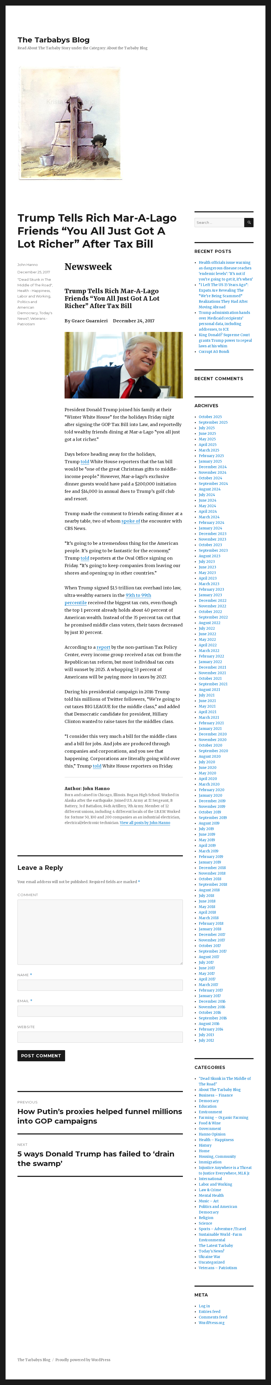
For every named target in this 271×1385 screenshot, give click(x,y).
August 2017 (209, 957)
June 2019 (207, 834)
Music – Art (209, 1201)
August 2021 (209, 689)
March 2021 (209, 717)
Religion (206, 1218)
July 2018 (206, 895)
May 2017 (207, 973)
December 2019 (212, 801)
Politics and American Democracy (27, 307)
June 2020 (207, 767)
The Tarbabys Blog (53, 39)
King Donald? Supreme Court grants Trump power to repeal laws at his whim (225, 340)
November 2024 (213, 472)
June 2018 (207, 901)
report (103, 647)
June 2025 (207, 433)
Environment (210, 1112)
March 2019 (208, 851)
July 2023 (207, 561)
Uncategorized (212, 1262)
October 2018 (210, 879)
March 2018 (209, 918)
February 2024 (211, 522)
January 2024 (210, 528)
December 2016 (212, 1001)
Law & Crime (210, 1190)
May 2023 (207, 573)
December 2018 (212, 868)
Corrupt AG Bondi (214, 351)
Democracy (209, 1101)
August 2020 (210, 756)
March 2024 (209, 517)
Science (205, 1223)
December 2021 (212, 667)
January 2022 (210, 662)
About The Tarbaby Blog (220, 1090)
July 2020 (207, 762)
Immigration (210, 1162)
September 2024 (213, 483)
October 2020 (210, 745)
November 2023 (212, 539)
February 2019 (211, 856)
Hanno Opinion (212, 1134)
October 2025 (210, 417)
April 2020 (208, 779)
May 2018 (207, 907)
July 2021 (206, 695)
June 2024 (207, 500)
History (205, 1145)
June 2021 (207, 701)
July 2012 (206, 1040)
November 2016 (212, 1007)
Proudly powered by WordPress (82, 1360)
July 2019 (206, 829)
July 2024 (207, 495)
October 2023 (210, 545)
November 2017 (212, 940)
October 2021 (210, 678)
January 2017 (210, 996)
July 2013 (206, 1035)
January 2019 (210, 862)
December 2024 (213, 467)
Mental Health (211, 1195)
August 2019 (209, 823)
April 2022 (208, 645)
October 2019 (210, 812)
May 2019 (207, 840)
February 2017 (211, 990)
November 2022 (212, 606)
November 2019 (212, 806)
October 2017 (210, 946)
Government (210, 1129)
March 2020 (209, 784)
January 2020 (210, 795)
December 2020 (213, 734)
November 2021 (212, 673)
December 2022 (213, 600)
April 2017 (207, 979)
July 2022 (207, 628)
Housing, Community (217, 1156)
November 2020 (213, 740)
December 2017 (212, 934)
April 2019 (207, 845)
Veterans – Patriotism (218, 1268)
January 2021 (210, 728)
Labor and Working (33, 296)
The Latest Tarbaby (216, 1245)
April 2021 (207, 712)
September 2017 (213, 951)
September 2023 (213, 550)
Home (204, 1151)
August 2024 (210, 489)
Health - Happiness (33, 290)
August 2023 (209, 556)
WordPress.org (212, 1323)
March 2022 (209, 650)
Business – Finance (216, 1095)
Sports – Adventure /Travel (222, 1229)
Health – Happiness (216, 1140)
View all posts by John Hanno (145, 823)
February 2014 (211, 1029)
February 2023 (211, 589)
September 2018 (213, 884)
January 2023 (210, 595)
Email (25, 1001)
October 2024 (210, 478)
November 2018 (212, 873)
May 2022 (207, 639)
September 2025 (213, 422)
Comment (27, 895)
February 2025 (211, 456)
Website (26, 1027)
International (210, 1179)
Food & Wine (210, 1123)
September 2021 (213, 684)
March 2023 (209, 584)
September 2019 (213, 818)
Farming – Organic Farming (224, 1117)
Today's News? (211, 1251)
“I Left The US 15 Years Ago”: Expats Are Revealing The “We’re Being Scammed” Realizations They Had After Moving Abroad (223, 296)
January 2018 (210, 929)
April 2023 (208, 578)
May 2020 (207, 773)
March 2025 (209, 450)
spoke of (130, 521)
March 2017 (208, 985)
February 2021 (211, 723)
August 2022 (209, 623)
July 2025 (207, 428)
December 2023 (213, 534)
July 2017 (206, 962)
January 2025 (210, 461)
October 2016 (210, 1012)
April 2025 (207, 444)
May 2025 (207, 439)
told (85, 461)
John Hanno (27, 264)
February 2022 (211, 656)
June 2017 (207, 968)
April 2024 (208, 511)
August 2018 (209, 890)
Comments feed (213, 1317)
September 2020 (213, 751)
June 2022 (207, 634)
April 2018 (207, 912)
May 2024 (207, 506)
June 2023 (207, 567)
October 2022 (210, 612)
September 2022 (213, 617)
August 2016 (209, 1024)
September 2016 (213, 1018)
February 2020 (211, 790)
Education (207, 1106)
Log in (204, 1306)
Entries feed (209, 1311)
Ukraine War (209, 1257)
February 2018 (211, 923)
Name (24, 975)
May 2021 (207, 706)
